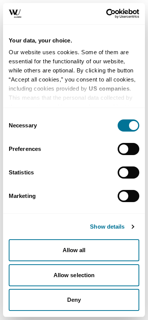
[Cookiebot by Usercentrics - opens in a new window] (106, 14)
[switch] (128, 149)
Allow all (74, 250)
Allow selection (74, 275)
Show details (107, 226)
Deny (74, 299)
